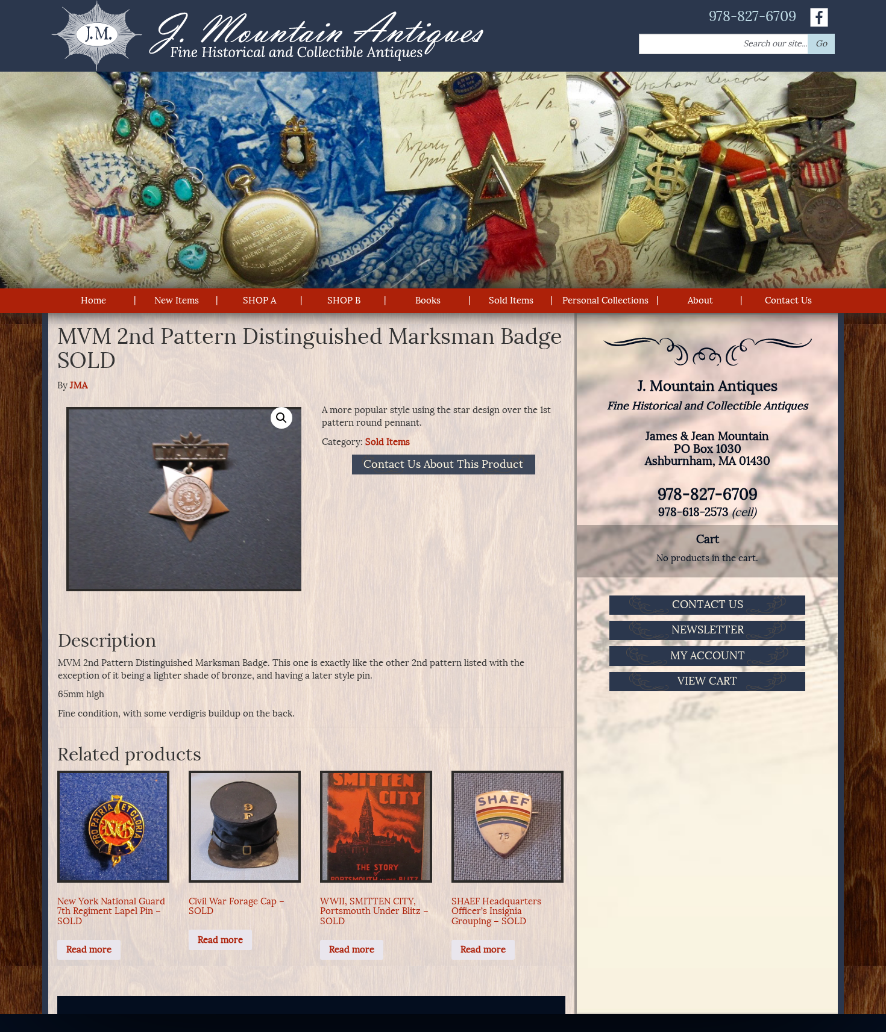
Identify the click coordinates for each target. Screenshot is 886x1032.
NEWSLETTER (707, 629)
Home (93, 300)
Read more (89, 949)
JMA (78, 385)
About (700, 300)
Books (428, 300)
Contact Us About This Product (443, 465)
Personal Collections (605, 300)
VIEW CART (707, 681)
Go (821, 44)
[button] (281, 418)
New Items (176, 300)
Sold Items (511, 300)
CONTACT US (707, 604)
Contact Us (788, 300)
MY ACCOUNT (707, 655)
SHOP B (343, 300)
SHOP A (259, 300)
